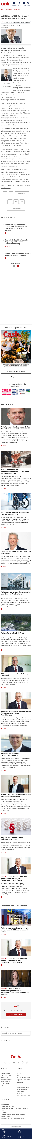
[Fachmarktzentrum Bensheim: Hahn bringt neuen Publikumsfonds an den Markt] (16, 917)
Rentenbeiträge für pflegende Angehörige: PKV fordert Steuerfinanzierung (16, 242)
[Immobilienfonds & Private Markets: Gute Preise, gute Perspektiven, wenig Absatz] (16, 865)
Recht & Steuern (5, 1083)
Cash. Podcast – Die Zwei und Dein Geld (12, 1119)
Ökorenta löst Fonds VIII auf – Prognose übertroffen (16, 552)
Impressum (20, 1083)
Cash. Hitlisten (5, 1116)
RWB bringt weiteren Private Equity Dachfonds (14, 675)
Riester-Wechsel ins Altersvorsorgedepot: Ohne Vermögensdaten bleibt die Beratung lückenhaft (15, 991)
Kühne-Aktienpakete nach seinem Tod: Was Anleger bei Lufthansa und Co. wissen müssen (16, 227)
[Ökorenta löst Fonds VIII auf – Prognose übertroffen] (16, 541)
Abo (18, 1071)
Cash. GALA (4, 1112)
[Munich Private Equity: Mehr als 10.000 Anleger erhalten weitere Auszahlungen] (16, 700)
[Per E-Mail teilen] (22, 201)
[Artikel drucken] (16, 201)
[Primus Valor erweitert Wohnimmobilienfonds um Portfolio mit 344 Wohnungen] (16, 459)
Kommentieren (16, 209)
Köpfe (2, 1085)
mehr (8, 233)
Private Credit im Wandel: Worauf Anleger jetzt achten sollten (18, 254)
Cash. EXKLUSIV (5, 1104)
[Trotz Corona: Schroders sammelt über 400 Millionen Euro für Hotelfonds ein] (16, 416)
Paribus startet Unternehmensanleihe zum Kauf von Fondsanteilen (16, 593)
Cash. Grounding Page (23, 1096)
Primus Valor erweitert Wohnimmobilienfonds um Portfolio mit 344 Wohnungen (15, 471)
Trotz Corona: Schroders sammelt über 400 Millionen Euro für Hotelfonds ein (15, 428)
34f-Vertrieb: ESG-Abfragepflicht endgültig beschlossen (13, 838)
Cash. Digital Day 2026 (7, 1106)
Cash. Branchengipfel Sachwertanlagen (13, 1114)
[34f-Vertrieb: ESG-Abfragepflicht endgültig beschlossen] (16, 826)
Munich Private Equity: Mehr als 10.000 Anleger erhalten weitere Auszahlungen (16, 713)
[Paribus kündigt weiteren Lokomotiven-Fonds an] (16, 743)
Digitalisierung (5, 1081)
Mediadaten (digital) (23, 1087)
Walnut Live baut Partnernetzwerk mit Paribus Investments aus (16, 795)
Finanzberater (5, 1073)
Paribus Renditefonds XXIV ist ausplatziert (12, 634)
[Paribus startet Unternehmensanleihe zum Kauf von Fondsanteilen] (16, 581)
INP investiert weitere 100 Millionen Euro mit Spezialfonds (15, 513)
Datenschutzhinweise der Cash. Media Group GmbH (23, 1079)
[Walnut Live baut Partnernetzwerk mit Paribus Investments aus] (16, 784)
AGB (18, 1075)
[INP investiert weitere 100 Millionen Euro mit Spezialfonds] (16, 501)
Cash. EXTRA (4, 1102)
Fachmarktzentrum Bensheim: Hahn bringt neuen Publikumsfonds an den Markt (15, 930)
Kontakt (19, 1085)
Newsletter (20, 1091)
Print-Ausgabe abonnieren (16, 377)
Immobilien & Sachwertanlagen (6, 1078)
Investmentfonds (6, 1075)
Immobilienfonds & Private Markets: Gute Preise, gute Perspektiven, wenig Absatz (14, 878)
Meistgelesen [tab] (12, 217)
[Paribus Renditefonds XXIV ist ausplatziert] (16, 622)
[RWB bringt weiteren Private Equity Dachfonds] (16, 663)
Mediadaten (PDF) (22, 1089)
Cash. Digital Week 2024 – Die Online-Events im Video (14, 1109)
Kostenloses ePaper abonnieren (16, 372)
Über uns (19, 1093)
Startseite (21, 193)
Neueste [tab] (4, 217)
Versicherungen (5, 1071)
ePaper (19, 1073)
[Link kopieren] (10, 201)
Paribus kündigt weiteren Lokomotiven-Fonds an (10, 754)
